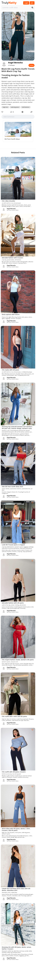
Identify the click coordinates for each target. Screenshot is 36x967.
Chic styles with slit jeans (10, 370)
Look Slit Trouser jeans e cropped (13, 545)
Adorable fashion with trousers (12, 258)
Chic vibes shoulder (8, 201)
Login (26, 3)
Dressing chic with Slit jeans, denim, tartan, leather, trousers (16, 948)
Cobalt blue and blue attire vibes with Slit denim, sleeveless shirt (16, 889)
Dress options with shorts (11, 314)
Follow (31, 65)
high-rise (5, 107)
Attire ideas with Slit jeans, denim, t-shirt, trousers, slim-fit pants (16, 829)
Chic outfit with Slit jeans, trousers (14, 772)
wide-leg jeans (15, 107)
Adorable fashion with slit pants (13, 603)
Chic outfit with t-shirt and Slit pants (14, 716)
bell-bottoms (25, 107)
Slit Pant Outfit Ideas (12, 139)
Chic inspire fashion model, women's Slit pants (18, 660)
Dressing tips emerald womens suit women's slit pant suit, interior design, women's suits (17, 427)
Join (32, 3)
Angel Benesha (15, 62)
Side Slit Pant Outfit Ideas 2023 (12, 487)
